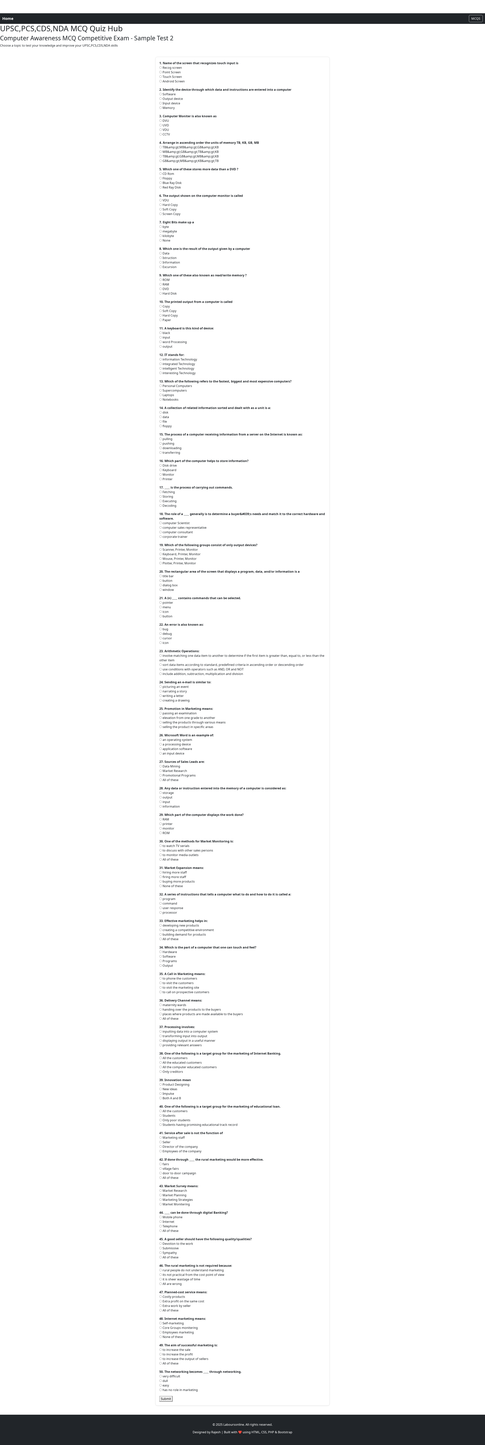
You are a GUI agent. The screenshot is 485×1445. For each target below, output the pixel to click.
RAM (165, 284)
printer (167, 824)
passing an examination (179, 713)
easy (165, 1385)
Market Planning (174, 1195)
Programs (169, 961)
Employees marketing (178, 1332)
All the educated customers (182, 1062)
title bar (168, 576)
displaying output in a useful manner (188, 1040)
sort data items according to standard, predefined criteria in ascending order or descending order (233, 665)
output (167, 346)
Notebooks (170, 399)
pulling (167, 439)
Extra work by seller (176, 1306)
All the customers (175, 1058)
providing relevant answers (182, 1045)
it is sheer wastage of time (181, 1279)
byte (165, 227)
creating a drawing (176, 700)
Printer (167, 479)
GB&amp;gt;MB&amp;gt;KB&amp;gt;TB (190, 161)
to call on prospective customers (185, 992)
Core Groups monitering (180, 1328)
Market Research (174, 771)
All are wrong (172, 1284)
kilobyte (168, 236)
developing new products (180, 925)
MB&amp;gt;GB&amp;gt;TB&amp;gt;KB (190, 152)
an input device (173, 753)
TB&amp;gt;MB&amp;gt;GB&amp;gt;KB (190, 147)
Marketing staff (173, 1137)
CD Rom (168, 174)
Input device (171, 103)
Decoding (169, 506)
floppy (167, 426)
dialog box (170, 585)
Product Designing (175, 1084)
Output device (172, 99)
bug (165, 629)
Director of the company (180, 1147)
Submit (166, 1399)
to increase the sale (176, 1350)
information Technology (179, 359)
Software (169, 94)
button (167, 581)
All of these (170, 780)
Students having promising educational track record (200, 1125)
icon (165, 612)
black (166, 333)
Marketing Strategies (177, 1200)
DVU (165, 121)
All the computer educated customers (189, 1067)
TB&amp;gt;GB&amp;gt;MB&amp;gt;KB (190, 156)
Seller (166, 1142)
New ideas (169, 1089)
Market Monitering (176, 1204)
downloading (171, 448)
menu (166, 607)
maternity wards (174, 1005)
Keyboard (169, 470)
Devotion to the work (177, 1244)
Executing (169, 501)
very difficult (171, 1376)
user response (172, 908)
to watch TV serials (175, 846)
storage (168, 793)
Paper (166, 320)
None (166, 240)
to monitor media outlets (180, 855)
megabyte (169, 231)
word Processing (174, 342)
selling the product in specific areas (187, 727)
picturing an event (175, 687)
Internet (168, 1222)
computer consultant (177, 532)
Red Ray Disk (171, 187)
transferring (171, 452)
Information (171, 262)
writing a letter (173, 696)
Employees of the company (181, 1151)
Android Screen (173, 81)
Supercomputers (174, 390)
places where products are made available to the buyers (202, 1014)
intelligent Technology (178, 368)
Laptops (168, 395)
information (171, 806)
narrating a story (174, 691)
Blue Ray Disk (172, 183)
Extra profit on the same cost (183, 1301)
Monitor (168, 474)
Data (165, 253)
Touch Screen (172, 77)
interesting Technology (179, 373)
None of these (172, 886)
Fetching (168, 492)
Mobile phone (172, 1217)
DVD (165, 289)
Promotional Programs (179, 775)
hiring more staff (174, 872)
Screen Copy (171, 214)
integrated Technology (178, 364)
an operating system (177, 740)
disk (165, 412)
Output (167, 965)
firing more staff (174, 877)
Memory (168, 108)
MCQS (475, 18)
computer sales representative (184, 527)
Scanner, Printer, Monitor (180, 549)
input (166, 337)
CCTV (166, 134)
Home (7, 18)
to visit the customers (178, 983)
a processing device (176, 744)
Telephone (170, 1226)
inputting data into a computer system (190, 1031)
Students (168, 1115)
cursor (167, 638)
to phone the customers (179, 978)
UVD (165, 125)
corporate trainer (175, 537)
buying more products (178, 881)
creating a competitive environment (188, 930)
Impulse (168, 1094)
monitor (168, 828)
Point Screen (171, 72)
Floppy (167, 178)
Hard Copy (170, 205)
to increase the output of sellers (185, 1359)
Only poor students (176, 1120)
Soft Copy (169, 209)
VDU (165, 130)
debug (167, 634)
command (169, 903)
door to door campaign (179, 1173)
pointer (167, 603)
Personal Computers (177, 386)
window (168, 590)
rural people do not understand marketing (193, 1270)
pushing (168, 443)
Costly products (173, 1297)
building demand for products (184, 934)
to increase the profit (177, 1354)
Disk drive (169, 465)
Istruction (169, 258)
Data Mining (171, 766)
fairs (165, 1164)
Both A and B (171, 1098)
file (164, 421)
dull (165, 1381)
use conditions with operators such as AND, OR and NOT (203, 669)
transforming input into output (184, 1036)
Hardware (169, 952)
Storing (167, 496)
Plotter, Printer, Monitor (179, 563)
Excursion (169, 267)
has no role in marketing (180, 1390)
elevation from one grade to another (188, 718)
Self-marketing (173, 1323)
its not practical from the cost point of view (193, 1275)
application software (177, 749)
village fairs (170, 1169)
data (165, 417)
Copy (166, 306)
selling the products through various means (194, 722)
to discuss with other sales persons (187, 850)
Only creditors (172, 1072)
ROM (166, 280)
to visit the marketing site (180, 987)
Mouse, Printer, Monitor (179, 559)
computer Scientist (176, 523)
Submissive (170, 1248)
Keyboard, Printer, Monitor (181, 554)
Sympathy (169, 1253)
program (168, 899)
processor (169, 912)
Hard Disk (169, 293)
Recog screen (172, 68)
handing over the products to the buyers (191, 1009)
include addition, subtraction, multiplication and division (202, 674)
